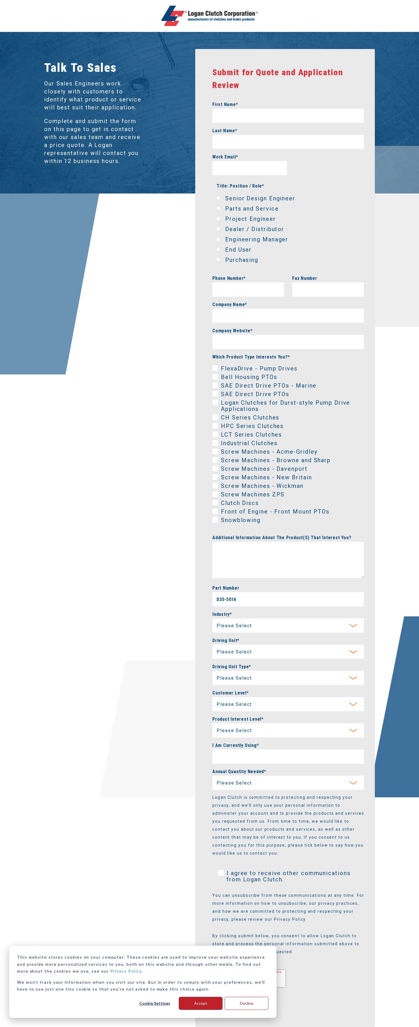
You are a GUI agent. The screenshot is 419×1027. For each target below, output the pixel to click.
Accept (200, 1003)
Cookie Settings (154, 1003)
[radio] (288, 199)
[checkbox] (288, 230)
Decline (246, 1003)
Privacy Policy (126, 971)
